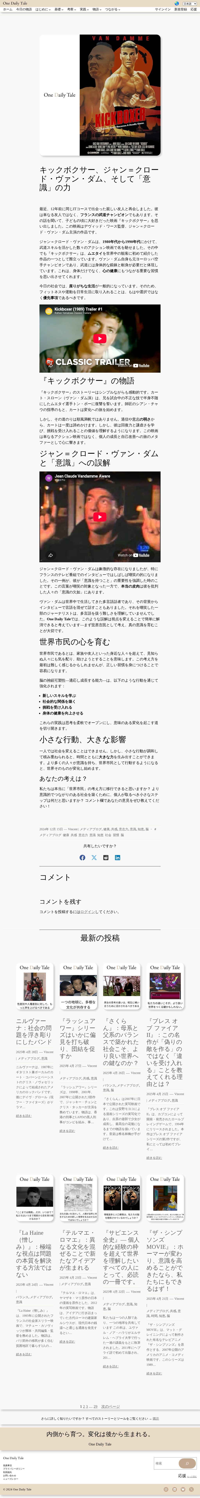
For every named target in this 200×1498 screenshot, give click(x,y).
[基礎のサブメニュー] (62, 10)
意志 (136, 419)
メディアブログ (91, 829)
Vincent (73, 829)
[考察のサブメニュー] (75, 10)
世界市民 (98, 625)
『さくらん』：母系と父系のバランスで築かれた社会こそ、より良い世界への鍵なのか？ (121, 1042)
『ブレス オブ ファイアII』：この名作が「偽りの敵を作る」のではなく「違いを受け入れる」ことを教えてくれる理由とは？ (164, 1052)
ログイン (87, 912)
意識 (133, 829)
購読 (156, 1418)
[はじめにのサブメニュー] (50, 10)
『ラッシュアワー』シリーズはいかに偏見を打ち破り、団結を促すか (78, 1038)
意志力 (123, 829)
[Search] (187, 1463)
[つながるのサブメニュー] (119, 10)
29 (95, 1406)
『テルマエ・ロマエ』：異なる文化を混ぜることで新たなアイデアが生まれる (78, 1250)
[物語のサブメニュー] (101, 10)
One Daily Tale (15, 3)
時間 (154, 1316)
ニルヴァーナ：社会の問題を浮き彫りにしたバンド (34, 1031)
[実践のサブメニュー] (88, 10)
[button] (82, 857)
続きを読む (24, 1116)
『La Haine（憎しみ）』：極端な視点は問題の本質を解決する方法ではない (34, 1253)
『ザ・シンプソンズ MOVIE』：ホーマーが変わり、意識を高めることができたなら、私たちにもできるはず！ (165, 1260)
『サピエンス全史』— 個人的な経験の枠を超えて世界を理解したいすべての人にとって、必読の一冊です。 (121, 1257)
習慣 (116, 835)
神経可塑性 (56, 680)
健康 (106, 829)
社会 (108, 835)
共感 (114, 829)
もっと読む (192, 1477)
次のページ (110, 1406)
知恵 (141, 829)
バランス (109, 1085)
